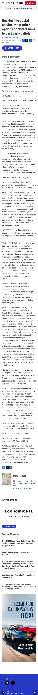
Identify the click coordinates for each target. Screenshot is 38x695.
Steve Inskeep (13, 38)
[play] (3, 692)
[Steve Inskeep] (6, 479)
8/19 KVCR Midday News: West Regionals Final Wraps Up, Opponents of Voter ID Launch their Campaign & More (19, 586)
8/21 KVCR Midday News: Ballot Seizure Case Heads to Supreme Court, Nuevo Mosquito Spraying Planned (18, 543)
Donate (31, 3)
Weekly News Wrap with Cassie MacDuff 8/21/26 (16, 553)
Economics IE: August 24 (11, 534)
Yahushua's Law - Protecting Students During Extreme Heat (18, 576)
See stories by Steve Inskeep (24, 488)
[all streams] (35, 692)
